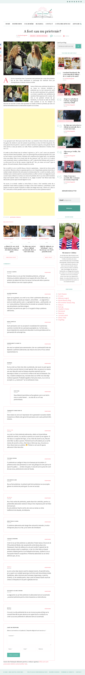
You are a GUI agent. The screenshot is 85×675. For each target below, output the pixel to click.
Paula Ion (10, 430)
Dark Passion (62, 294)
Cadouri (60, 94)
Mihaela (9, 497)
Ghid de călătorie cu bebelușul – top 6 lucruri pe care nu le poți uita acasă (47, 249)
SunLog (60, 307)
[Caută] (78, 46)
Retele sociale (42, 35)
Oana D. (9, 566)
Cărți (60, 171)
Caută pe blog (61, 43)
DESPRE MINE (17, 24)
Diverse (60, 68)
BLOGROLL (39, 24)
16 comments (57, 36)
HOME (8, 24)
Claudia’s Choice (63, 309)
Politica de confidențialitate (37, 672)
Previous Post (11, 257)
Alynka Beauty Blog (64, 300)
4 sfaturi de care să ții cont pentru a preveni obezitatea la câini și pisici (11, 249)
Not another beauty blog (66, 303)
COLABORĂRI (28, 24)
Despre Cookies (54, 672)
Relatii (32, 35)
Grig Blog (61, 320)
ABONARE (76, 24)
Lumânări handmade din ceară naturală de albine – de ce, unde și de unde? (71, 74)
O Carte (60, 296)
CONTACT (49, 24)
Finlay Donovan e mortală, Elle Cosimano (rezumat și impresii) (72, 178)
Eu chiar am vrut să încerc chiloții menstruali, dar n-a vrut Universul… (29, 249)
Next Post (48, 257)
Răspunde (48, 272)
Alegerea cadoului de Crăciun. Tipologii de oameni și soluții (71, 101)
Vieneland (61, 311)
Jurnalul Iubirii (63, 315)
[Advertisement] (29, 124)
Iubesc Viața (62, 318)
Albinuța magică (63, 298)
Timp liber (61, 147)
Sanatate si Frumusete (65, 121)
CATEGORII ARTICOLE (62, 24)
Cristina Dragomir (22, 35)
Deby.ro (60, 305)
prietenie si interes (15, 217)
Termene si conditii (67, 672)
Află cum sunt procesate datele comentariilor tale (25, 663)
